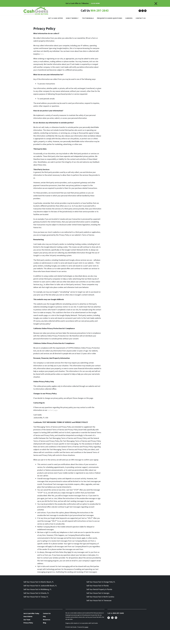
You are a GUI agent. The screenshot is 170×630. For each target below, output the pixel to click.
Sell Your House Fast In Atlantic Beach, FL (39, 582)
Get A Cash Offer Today (31, 613)
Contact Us (141, 18)
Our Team (27, 620)
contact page (52, 410)
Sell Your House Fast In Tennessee (98, 600)
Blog (44, 623)
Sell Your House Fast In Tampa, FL (36, 597)
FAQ (44, 616)
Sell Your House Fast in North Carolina (100, 597)
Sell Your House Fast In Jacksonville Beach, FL (40, 585)
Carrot (86, 627)
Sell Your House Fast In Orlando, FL (36, 593)
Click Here (95, 3)
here (41, 54)
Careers (128, 18)
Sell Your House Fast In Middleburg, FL (37, 589)
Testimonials (88, 18)
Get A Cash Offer (55, 18)
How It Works (72, 18)
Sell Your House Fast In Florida (97, 585)
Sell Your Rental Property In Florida (99, 589)
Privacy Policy (28, 623)
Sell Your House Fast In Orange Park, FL (100, 582)
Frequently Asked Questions (109, 18)
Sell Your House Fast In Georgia (97, 593)
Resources (46, 620)
